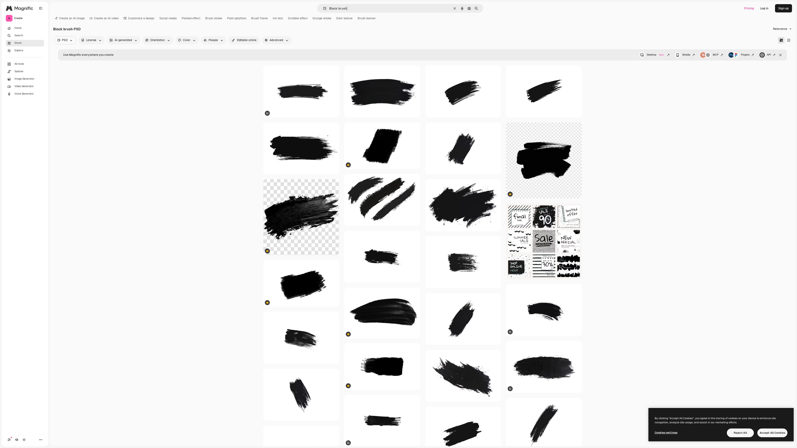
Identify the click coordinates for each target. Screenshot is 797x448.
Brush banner (367, 18)
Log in (764, 8)
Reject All (740, 433)
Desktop (655, 54)
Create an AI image (72, 18)
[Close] (780, 55)
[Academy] (16, 439)
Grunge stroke (322, 18)
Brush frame (259, 18)
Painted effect (191, 18)
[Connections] (9, 439)
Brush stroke (213, 18)
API (769, 54)
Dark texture (344, 18)
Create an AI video (106, 18)
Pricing (749, 8)
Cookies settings (666, 432)
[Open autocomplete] (323, 8)
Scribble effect (298, 18)
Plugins (745, 54)
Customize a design (141, 18)
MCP (716, 54)
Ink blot (278, 18)
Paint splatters (236, 18)
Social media (168, 18)
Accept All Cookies (772, 433)
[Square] (788, 40)
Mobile (686, 54)
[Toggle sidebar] (40, 8)
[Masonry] (781, 40)
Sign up (783, 8)
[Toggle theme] (24, 439)
